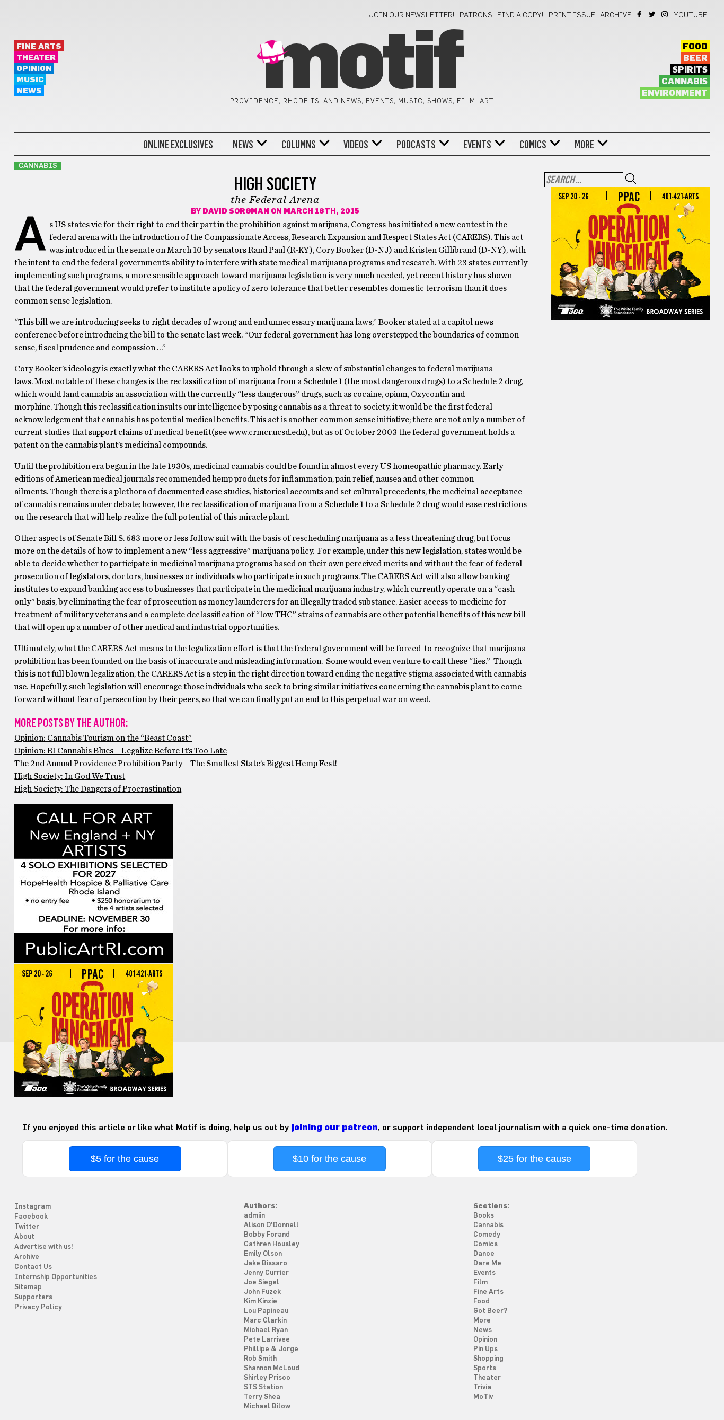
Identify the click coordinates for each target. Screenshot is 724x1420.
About (24, 1236)
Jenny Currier (266, 1273)
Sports (484, 1368)
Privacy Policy (38, 1307)
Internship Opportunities (55, 1277)
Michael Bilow (267, 1406)
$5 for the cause (125, 1158)
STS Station (263, 1387)
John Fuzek (262, 1292)
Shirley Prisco (267, 1377)
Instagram (665, 14)
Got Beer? (490, 1311)
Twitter (653, 14)
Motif (361, 63)
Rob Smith (260, 1358)
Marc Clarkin (265, 1320)
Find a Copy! (520, 15)
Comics (532, 144)
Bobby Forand (267, 1234)
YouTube (690, 15)
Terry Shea (262, 1397)
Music (30, 80)
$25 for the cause (534, 1158)
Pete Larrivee (267, 1339)
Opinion (34, 69)
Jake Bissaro (265, 1263)
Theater (36, 57)
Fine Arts (38, 46)
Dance (484, 1253)
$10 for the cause (329, 1158)
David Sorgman (235, 211)
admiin (254, 1215)
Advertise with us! (43, 1247)
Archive (615, 15)
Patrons (476, 15)
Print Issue (572, 15)
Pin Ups (485, 1349)
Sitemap (28, 1287)
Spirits (690, 70)
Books (483, 1215)
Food (695, 46)
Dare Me (487, 1263)
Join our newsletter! (412, 15)
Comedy (486, 1234)
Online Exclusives (178, 144)
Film (480, 1282)
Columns (298, 144)
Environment (675, 93)
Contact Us (33, 1267)
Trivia (482, 1387)
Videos (355, 144)
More (584, 144)
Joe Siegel (261, 1282)
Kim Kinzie (260, 1301)
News (29, 91)
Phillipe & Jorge (271, 1349)
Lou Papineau (266, 1311)
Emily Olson (263, 1253)
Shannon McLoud (271, 1368)
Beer (695, 58)
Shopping (488, 1358)
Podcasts (416, 144)
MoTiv (483, 1397)
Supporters (33, 1297)
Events (477, 144)
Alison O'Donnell (271, 1225)
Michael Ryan (266, 1330)
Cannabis (684, 81)
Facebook (640, 14)
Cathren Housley (271, 1244)
